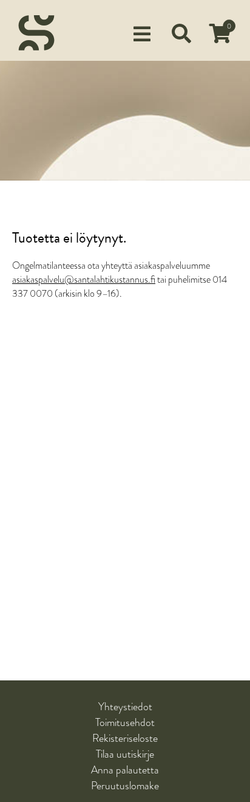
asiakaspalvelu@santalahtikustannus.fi (83, 280)
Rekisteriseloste (125, 738)
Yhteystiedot (125, 706)
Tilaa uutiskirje (125, 754)
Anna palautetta (125, 770)
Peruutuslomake (125, 785)
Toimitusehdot (125, 722)
